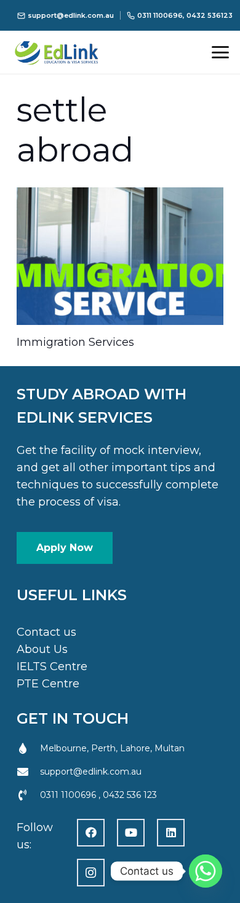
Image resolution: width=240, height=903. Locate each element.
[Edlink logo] (72, 52)
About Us (42, 649)
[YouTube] (131, 832)
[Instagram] (91, 872)
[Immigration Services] (120, 256)
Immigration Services (75, 342)
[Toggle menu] (220, 52)
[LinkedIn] (171, 832)
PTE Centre (48, 683)
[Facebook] (91, 832)
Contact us (46, 632)
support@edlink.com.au (71, 15)
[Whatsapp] (205, 871)
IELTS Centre (52, 666)
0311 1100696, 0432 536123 (185, 15)
